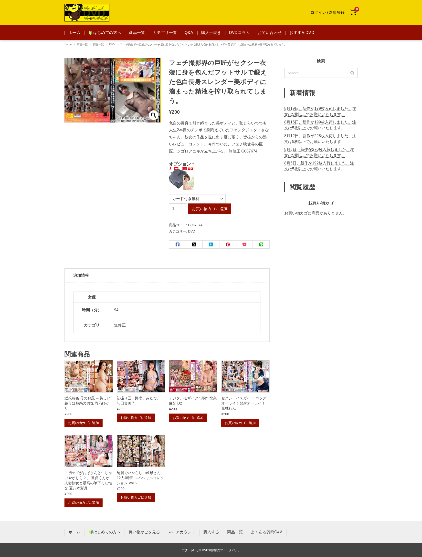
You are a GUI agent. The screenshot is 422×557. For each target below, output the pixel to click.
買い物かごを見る (144, 532)
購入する (211, 532)
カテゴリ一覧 (165, 32)
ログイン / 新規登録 (327, 12)
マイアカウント (181, 532)
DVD (112, 44)
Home (68, 44)
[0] (353, 13)
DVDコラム (239, 32)
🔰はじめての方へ (104, 32)
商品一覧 (137, 32)
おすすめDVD (301, 32)
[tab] (167, 275)
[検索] (352, 73)
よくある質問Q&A (267, 532)
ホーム (74, 32)
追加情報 (81, 275)
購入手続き (211, 32)
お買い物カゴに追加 (209, 209)
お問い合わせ (270, 32)
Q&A (189, 32)
